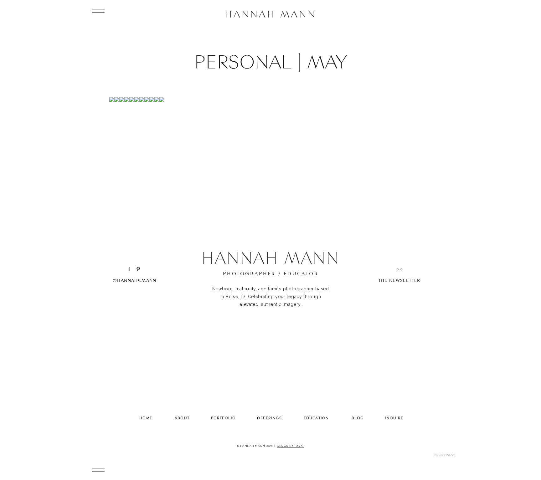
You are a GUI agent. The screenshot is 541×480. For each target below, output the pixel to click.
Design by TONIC (290, 446)
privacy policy (445, 454)
